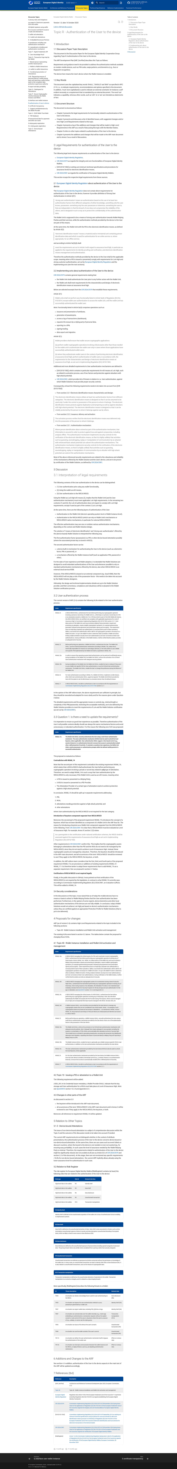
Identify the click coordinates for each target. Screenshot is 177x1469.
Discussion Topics (82, 8)
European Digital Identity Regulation (70, 158)
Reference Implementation (115, 8)
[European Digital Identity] (34, 2)
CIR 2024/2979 (62, 161)
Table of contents (132, 17)
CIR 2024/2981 (62, 173)
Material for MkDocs (40, 1467)
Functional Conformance (133, 8)
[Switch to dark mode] (92, 3)
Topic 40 (57, 1390)
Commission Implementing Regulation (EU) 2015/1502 (81, 686)
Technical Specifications (97, 8)
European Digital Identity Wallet (38, 8)
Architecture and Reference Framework (62, 8)
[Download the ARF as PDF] (121, 3)
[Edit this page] (122, 22)
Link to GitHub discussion (63, 27)
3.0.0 (70, 3)
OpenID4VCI (81, 990)
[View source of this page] (119, 22)
